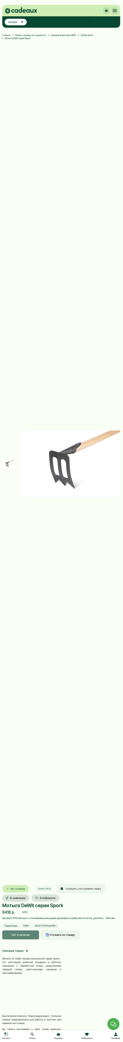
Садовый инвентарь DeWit (63, 35)
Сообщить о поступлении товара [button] (83, 888)
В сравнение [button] (18, 898)
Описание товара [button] (13, 950)
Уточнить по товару (62, 934)
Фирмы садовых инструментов (30, 35)
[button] (32, 1036)
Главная (6, 35)
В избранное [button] (48, 898)
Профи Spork (87, 35)
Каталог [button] (13, 22)
